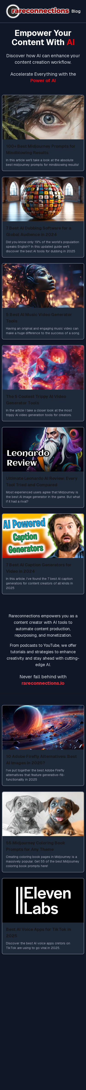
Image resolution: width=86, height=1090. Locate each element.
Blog (75, 11)
